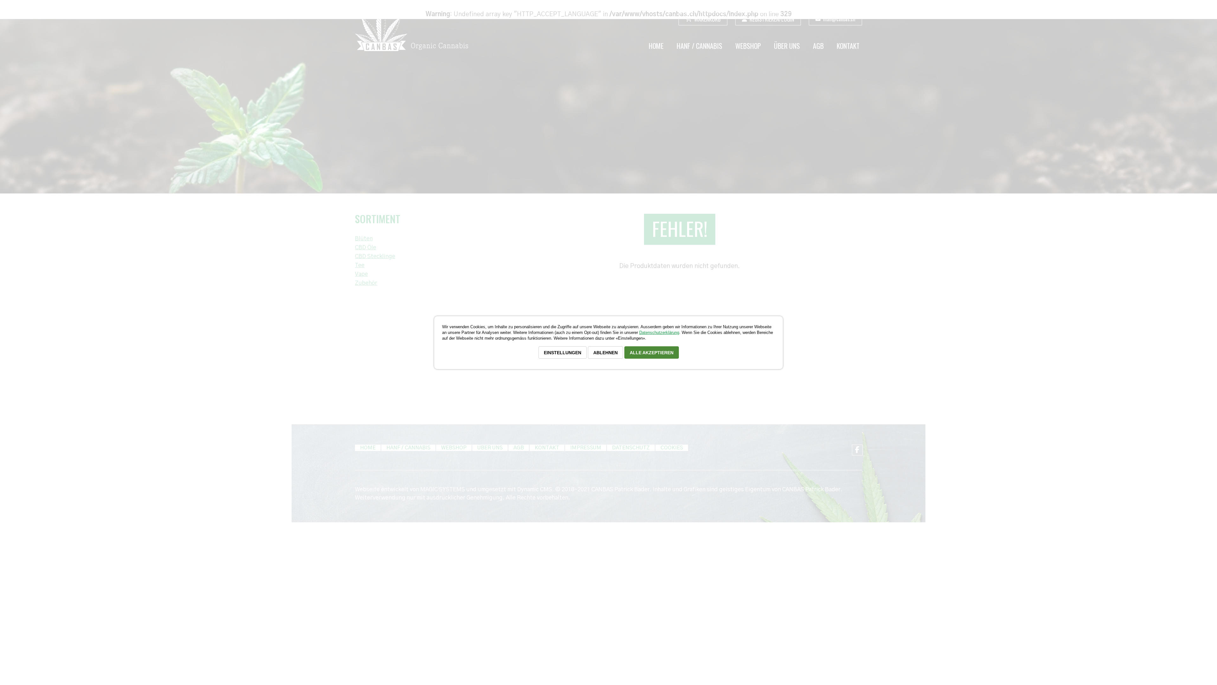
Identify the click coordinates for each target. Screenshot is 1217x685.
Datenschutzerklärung (659, 332)
